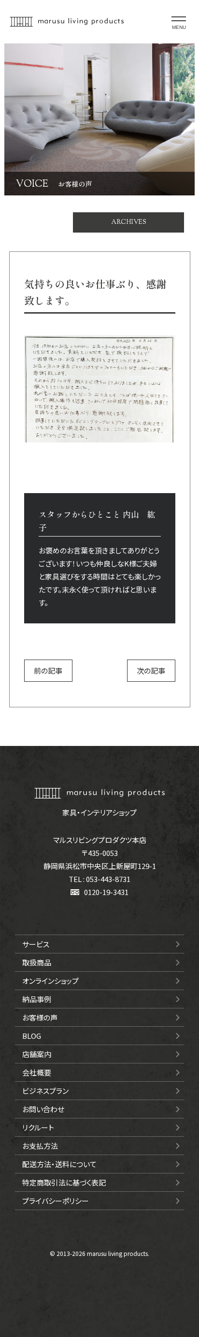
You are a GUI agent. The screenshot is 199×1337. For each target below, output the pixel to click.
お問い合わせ (43, 1109)
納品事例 (36, 999)
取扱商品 (36, 962)
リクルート (38, 1127)
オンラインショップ (50, 981)
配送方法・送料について (59, 1164)
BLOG (31, 1036)
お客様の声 (39, 1017)
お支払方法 (40, 1146)
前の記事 (48, 670)
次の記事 (151, 670)
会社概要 (36, 1072)
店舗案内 (36, 1054)
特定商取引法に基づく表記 (64, 1182)
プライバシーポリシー (55, 1201)
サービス (35, 944)
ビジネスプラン (45, 1091)
